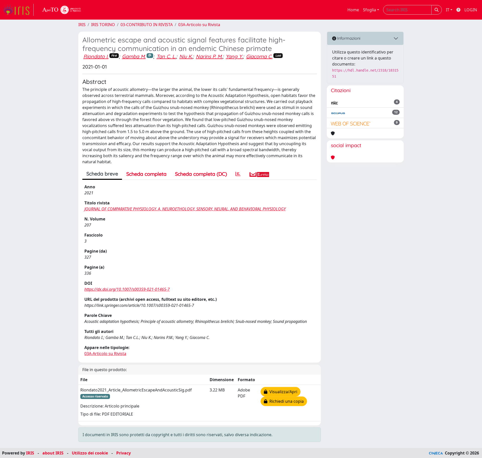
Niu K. (186, 56)
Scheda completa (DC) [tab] (201, 174)
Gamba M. (134, 56)
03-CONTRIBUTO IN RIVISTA (146, 24)
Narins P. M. (209, 56)
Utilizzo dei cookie (90, 453)
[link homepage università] (62, 10)
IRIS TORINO (103, 24)
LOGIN (470, 10)
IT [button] (447, 10)
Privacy (123, 453)
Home (353, 10)
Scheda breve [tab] (102, 173)
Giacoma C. (259, 56)
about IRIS (53, 453)
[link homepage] (18, 10)
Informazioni (348, 38)
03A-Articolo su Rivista (199, 24)
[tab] (238, 174)
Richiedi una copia (285, 401)
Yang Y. (234, 56)
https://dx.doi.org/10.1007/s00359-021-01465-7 (127, 289)
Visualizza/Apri (282, 391)
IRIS (82, 24)
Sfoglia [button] (369, 10)
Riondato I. (95, 56)
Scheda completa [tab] (146, 174)
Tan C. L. (166, 56)
